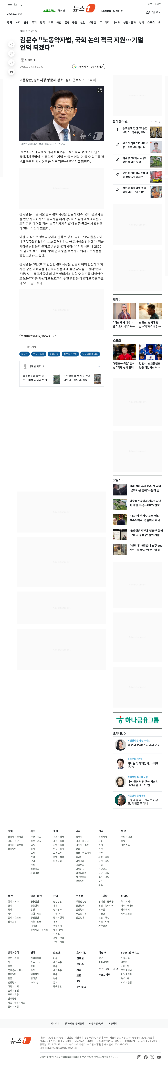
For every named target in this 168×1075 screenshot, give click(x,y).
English (106, 11)
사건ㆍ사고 (36, 836)
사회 (33, 831)
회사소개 (55, 1023)
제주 (100, 885)
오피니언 (118, 733)
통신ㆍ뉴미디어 (106, 905)
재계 (55, 905)
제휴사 (102, 952)
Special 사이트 (130, 952)
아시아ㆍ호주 (82, 844)
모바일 (101, 909)
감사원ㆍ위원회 (15, 844)
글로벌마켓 (103, 962)
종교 (10, 966)
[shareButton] (11, 44)
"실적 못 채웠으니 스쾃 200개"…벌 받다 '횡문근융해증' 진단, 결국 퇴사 (145, 550)
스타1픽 (125, 966)
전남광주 (102, 869)
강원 (100, 852)
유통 (55, 921)
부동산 (79, 896)
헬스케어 (125, 909)
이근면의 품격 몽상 (136, 795)
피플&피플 (81, 873)
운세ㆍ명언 (13, 990)
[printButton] (11, 72)
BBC (100, 958)
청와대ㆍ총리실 (15, 836)
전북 (100, 865)
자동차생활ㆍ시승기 (17, 1002)
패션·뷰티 (58, 929)
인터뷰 (34, 978)
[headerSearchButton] (20, 4)
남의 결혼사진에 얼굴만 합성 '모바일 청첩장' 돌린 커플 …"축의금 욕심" (146, 535)
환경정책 (57, 861)
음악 (33, 970)
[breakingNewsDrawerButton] (15, 4)
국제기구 (80, 869)
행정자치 (102, 836)
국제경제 (80, 861)
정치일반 (12, 849)
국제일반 (80, 881)
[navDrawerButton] (9, 4)
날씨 (33, 861)
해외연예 (35, 974)
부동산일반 (81, 901)
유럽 (78, 849)
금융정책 (35, 905)
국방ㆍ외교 (126, 836)
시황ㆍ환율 (36, 921)
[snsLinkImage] (139, 1057)
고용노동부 (38, 354)
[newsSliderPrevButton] (151, 122)
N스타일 (35, 982)
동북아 (79, 836)
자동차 (56, 913)
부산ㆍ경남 (103, 877)
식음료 (56, 933)
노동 (33, 852)
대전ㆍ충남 (103, 861)
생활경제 (57, 925)
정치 (10, 831)
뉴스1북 (125, 978)
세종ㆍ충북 (103, 857)
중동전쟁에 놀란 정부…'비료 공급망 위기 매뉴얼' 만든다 (35, 378)
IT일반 (101, 913)
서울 (100, 840)
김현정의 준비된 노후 (137, 777)
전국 (100, 831)
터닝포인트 (126, 974)
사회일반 (35, 873)
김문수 (24, 354)
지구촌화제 (81, 877)
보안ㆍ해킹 (103, 917)
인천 (100, 849)
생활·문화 (13, 952)
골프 (55, 982)
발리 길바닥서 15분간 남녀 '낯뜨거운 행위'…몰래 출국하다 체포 (145, 490)
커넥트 (151, 4)
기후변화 (80, 865)
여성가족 (35, 869)
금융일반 (35, 901)
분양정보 (80, 909)
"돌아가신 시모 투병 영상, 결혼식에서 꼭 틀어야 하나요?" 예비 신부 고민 (144, 520)
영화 (33, 966)
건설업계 (80, 917)
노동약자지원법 (90, 354)
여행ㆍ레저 (13, 986)
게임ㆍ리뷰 (103, 921)
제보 (159, 4)
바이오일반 (126, 913)
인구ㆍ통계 (58, 849)
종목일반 (57, 986)
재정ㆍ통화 (58, 840)
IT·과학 (102, 896)
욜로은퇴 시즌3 (134, 758)
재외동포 (125, 844)
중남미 (79, 857)
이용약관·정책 (96, 1023)
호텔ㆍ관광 (58, 938)
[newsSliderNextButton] (159, 122)
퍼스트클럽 (126, 982)
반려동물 (12, 998)
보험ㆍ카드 (36, 913)
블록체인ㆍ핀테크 (39, 929)
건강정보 (12, 982)
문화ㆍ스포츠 (14, 917)
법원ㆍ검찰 (36, 840)
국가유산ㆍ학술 (15, 970)
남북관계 (12, 921)
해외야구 (57, 962)
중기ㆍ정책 (58, 917)
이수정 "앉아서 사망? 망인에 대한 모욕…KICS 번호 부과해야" (134, 162)
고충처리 (113, 1023)
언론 (10, 978)
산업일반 (57, 901)
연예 (115, 299)
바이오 (124, 896)
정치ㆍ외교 (13, 901)
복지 (33, 849)
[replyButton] (11, 53)
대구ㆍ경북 (103, 873)
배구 (55, 974)
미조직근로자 (70, 354)
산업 (55, 896)
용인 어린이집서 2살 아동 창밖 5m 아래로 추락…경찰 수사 (135, 177)
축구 (55, 966)
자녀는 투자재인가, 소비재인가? (142, 765)
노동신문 (118, 11)
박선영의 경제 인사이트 (138, 740)
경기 (100, 844)
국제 (78, 831)
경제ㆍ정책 (58, 836)
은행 (33, 909)
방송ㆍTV (35, 962)
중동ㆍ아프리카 (83, 852)
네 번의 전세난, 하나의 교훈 (143, 745)
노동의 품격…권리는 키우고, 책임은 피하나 (142, 801)
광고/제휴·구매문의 (74, 1023)
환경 (33, 857)
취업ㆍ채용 (58, 941)
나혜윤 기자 (31, 59)
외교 (123, 831)
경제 (22, 31)
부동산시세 (81, 913)
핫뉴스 (117, 480)
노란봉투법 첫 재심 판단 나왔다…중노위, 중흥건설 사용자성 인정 (77, 378)
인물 (33, 865)
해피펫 (61, 10)
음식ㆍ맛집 (13, 1006)
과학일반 (102, 925)
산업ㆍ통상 (58, 844)
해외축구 (57, 970)
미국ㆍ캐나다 (82, 840)
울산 (100, 881)
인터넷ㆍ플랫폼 (106, 901)
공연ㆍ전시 (13, 958)
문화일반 (12, 974)
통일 (123, 840)
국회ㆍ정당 (13, 840)
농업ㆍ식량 (58, 857)
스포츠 (117, 340)
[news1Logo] (21, 1040)
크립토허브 (49, 10)
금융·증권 (36, 896)
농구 (55, 978)
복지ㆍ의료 (126, 901)
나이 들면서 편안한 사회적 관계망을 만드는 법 (142, 783)
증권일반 (35, 917)
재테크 (34, 925)
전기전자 (57, 909)
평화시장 (54, 354)
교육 (33, 844)
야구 (55, 958)
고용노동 (57, 852)
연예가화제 (36, 958)
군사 (10, 905)
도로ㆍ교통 (13, 994)
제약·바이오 (127, 905)
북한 (10, 896)
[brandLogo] (84, 8)
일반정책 (80, 905)
